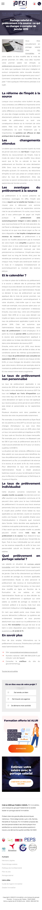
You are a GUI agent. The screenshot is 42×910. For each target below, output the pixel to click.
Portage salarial (7, 875)
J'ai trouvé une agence (21, 699)
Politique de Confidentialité (12, 868)
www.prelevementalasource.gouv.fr (24, 652)
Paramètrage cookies (9, 864)
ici (19, 664)
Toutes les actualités (10, 671)
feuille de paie (30, 608)
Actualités (10, 13)
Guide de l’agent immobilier (12, 884)
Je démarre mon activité (21, 706)
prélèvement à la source (11, 66)
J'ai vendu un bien (21, 692)
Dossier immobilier (9, 888)
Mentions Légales (8, 860)
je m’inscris (21, 749)
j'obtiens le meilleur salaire (21, 783)
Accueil (4, 13)
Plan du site (6, 872)
